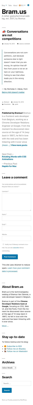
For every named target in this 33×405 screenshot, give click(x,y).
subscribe (16, 247)
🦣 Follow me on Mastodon (16, 351)
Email (4, 224)
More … (5, 326)
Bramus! (6, 102)
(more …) (6, 145)
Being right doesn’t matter (13, 92)
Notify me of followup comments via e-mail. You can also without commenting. (15, 248)
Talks (10, 5)
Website (4, 234)
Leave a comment (24, 43)
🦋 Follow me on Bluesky (15, 349)
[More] (28, 5)
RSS (22, 5)
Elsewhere (7, 104)
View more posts (19, 145)
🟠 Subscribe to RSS (13, 346)
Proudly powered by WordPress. (17, 400)
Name (4, 214)
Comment (5, 191)
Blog (3, 5)
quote (16, 104)
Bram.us (14, 11)
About (15, 5)
